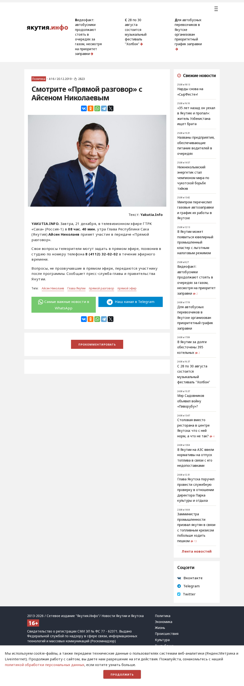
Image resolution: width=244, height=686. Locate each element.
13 (195, 541)
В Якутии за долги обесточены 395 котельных (192, 347)
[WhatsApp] (97, 108)
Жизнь (160, 628)
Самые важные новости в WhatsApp (66, 304)
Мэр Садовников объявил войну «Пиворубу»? (190, 401)
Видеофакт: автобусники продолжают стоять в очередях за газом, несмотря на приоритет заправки (88, 37)
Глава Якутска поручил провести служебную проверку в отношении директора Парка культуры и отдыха (195, 490)
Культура (162, 640)
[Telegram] (104, 108)
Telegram (191, 586)
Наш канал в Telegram (134, 301)
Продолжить (122, 674)
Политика (38, 79)
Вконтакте (193, 577)
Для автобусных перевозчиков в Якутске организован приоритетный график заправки (188, 32)
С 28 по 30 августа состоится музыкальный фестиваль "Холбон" (136, 32)
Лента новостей (197, 551)
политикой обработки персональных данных (44, 664)
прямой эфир (127, 288)
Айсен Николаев (53, 288)
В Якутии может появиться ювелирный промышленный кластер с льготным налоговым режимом (195, 242)
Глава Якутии (76, 288)
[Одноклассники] (90, 108)
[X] (110, 108)
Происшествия (166, 634)
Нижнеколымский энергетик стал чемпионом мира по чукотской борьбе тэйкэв (193, 178)
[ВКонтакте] (84, 108)
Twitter (189, 594)
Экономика (163, 622)
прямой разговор (101, 288)
